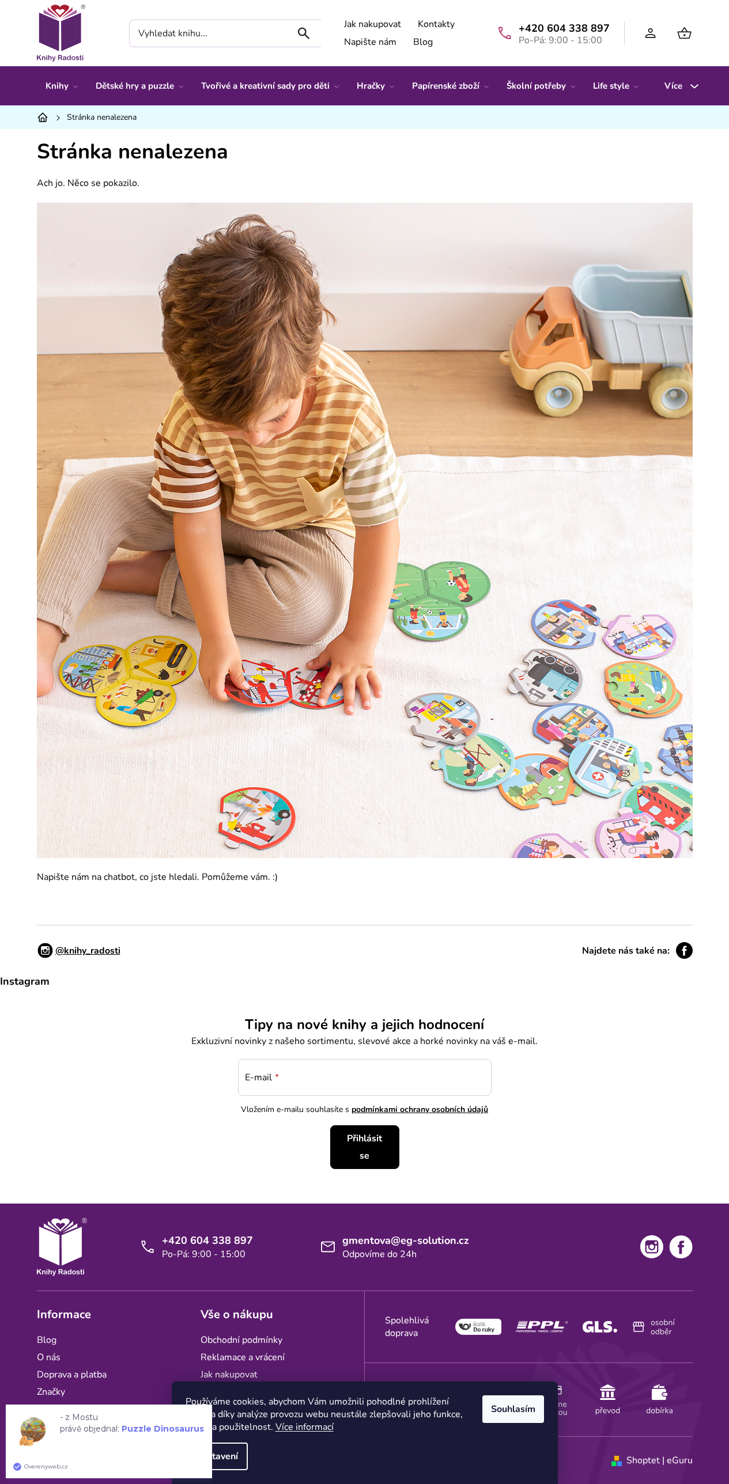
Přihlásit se (364, 1147)
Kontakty (436, 24)
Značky (51, 1392)
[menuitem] (61, 85)
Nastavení (216, 1456)
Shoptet (643, 1460)
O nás (49, 1357)
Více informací (304, 1427)
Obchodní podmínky (241, 1340)
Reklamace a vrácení (243, 1357)
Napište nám (370, 42)
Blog (423, 42)
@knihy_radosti (87, 950)
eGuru (680, 1460)
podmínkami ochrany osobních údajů (420, 1109)
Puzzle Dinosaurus (163, 1429)
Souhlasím (513, 1409)
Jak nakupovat (372, 24)
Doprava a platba (72, 1374)
